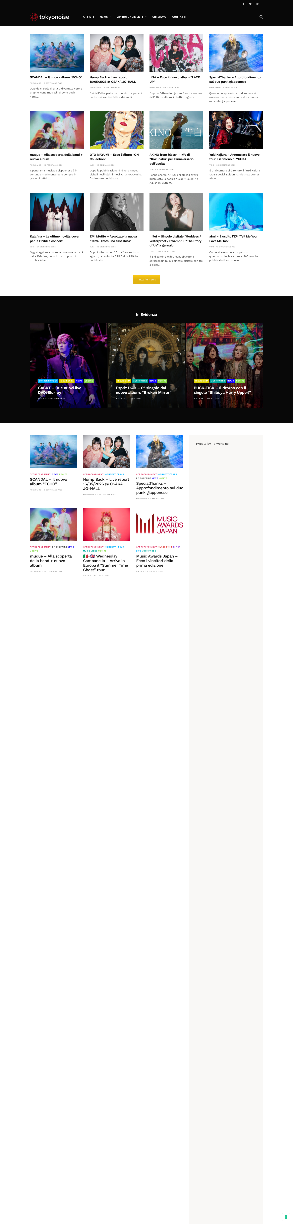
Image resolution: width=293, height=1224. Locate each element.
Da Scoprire (143, 478)
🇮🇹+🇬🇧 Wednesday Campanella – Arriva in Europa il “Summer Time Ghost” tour (105, 563)
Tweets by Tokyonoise (212, 444)
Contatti (179, 16)
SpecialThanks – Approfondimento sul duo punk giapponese (159, 488)
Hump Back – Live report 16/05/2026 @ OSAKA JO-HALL (106, 484)
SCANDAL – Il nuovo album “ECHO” (56, 77)
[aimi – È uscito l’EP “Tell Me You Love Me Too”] (236, 212)
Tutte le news (146, 279)
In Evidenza (67, 381)
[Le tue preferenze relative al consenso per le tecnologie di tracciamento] (286, 1217)
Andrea (87, 576)
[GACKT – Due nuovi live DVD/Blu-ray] (68, 365)
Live (138, 551)
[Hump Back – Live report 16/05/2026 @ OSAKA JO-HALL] (117, 53)
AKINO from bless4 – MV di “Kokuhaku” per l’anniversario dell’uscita (171, 159)
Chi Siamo (159, 16)
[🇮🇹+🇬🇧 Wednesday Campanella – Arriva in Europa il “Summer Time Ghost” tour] (106, 524)
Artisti (88, 16)
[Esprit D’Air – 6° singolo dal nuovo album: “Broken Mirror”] (146, 365)
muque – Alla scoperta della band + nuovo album (51, 561)
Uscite (89, 381)
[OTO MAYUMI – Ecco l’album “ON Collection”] (117, 130)
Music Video (140, 381)
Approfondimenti (130, 16)
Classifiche (165, 547)
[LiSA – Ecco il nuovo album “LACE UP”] (176, 53)
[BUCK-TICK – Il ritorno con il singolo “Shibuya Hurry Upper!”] (224, 365)
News (104, 16)
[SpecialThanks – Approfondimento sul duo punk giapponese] (236, 53)
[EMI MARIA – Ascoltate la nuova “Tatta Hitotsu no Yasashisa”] (117, 212)
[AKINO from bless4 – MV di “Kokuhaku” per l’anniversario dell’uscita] (176, 130)
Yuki (92, 165)
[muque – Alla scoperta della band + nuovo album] (57, 130)
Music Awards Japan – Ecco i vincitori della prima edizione (157, 561)
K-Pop (177, 547)
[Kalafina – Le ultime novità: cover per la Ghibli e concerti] (57, 212)
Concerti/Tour (48, 381)
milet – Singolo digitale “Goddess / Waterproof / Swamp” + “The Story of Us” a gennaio (175, 240)
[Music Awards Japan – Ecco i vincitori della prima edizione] (159, 524)
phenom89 (35, 83)
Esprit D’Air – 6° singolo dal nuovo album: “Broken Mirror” (143, 390)
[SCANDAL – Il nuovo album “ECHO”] (57, 53)
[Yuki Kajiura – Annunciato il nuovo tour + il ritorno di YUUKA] (236, 130)
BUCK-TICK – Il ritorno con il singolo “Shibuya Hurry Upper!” (222, 390)
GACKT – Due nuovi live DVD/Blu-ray (59, 390)
